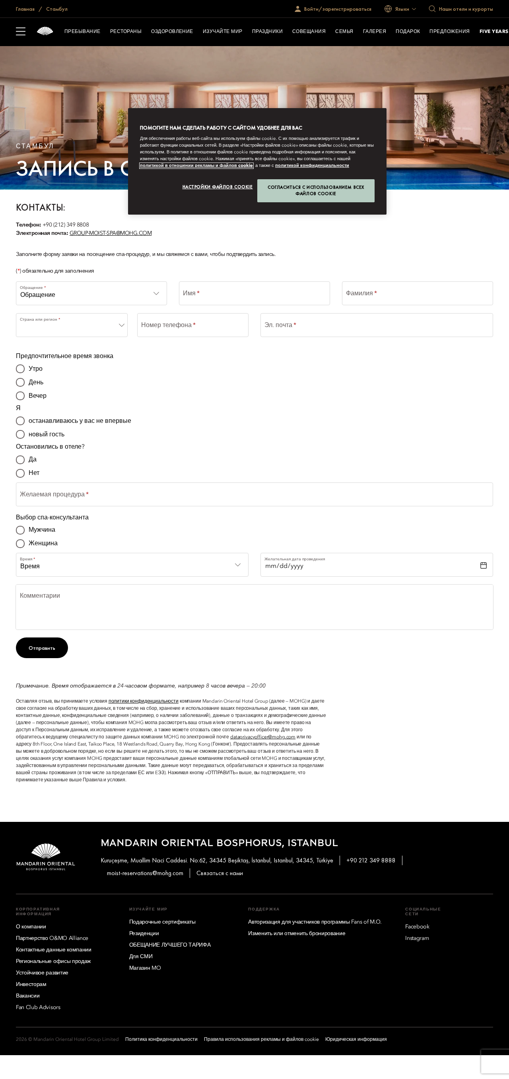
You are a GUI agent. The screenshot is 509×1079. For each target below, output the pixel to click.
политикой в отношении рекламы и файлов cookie (196, 165)
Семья (344, 31)
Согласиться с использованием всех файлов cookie (316, 190)
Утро (36, 369)
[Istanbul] (45, 32)
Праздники (267, 31)
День (36, 383)
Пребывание (82, 31)
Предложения (449, 31)
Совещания (309, 31)
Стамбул (56, 8)
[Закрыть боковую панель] (20, 32)
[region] (257, 161)
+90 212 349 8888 (371, 860)
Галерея (374, 31)
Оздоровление (172, 31)
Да (33, 460)
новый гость (46, 435)
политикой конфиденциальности (312, 165)
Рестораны (126, 31)
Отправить (42, 647)
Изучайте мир (223, 31)
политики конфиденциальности (144, 701)
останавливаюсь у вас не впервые (80, 421)
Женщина (43, 543)
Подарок (408, 31)
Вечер (38, 396)
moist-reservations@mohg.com (145, 873)
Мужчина (42, 530)
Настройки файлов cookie (218, 187)
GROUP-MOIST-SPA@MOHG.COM (111, 233)
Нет (34, 473)
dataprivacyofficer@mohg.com (262, 737)
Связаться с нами (219, 873)
